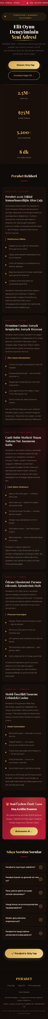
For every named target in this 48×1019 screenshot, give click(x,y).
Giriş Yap (11, 986)
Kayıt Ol (21, 986)
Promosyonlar (34, 986)
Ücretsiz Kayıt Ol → (24, 75)
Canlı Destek (24, 992)
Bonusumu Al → (24, 831)
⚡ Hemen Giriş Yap (24, 65)
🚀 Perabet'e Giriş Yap (24, 953)
